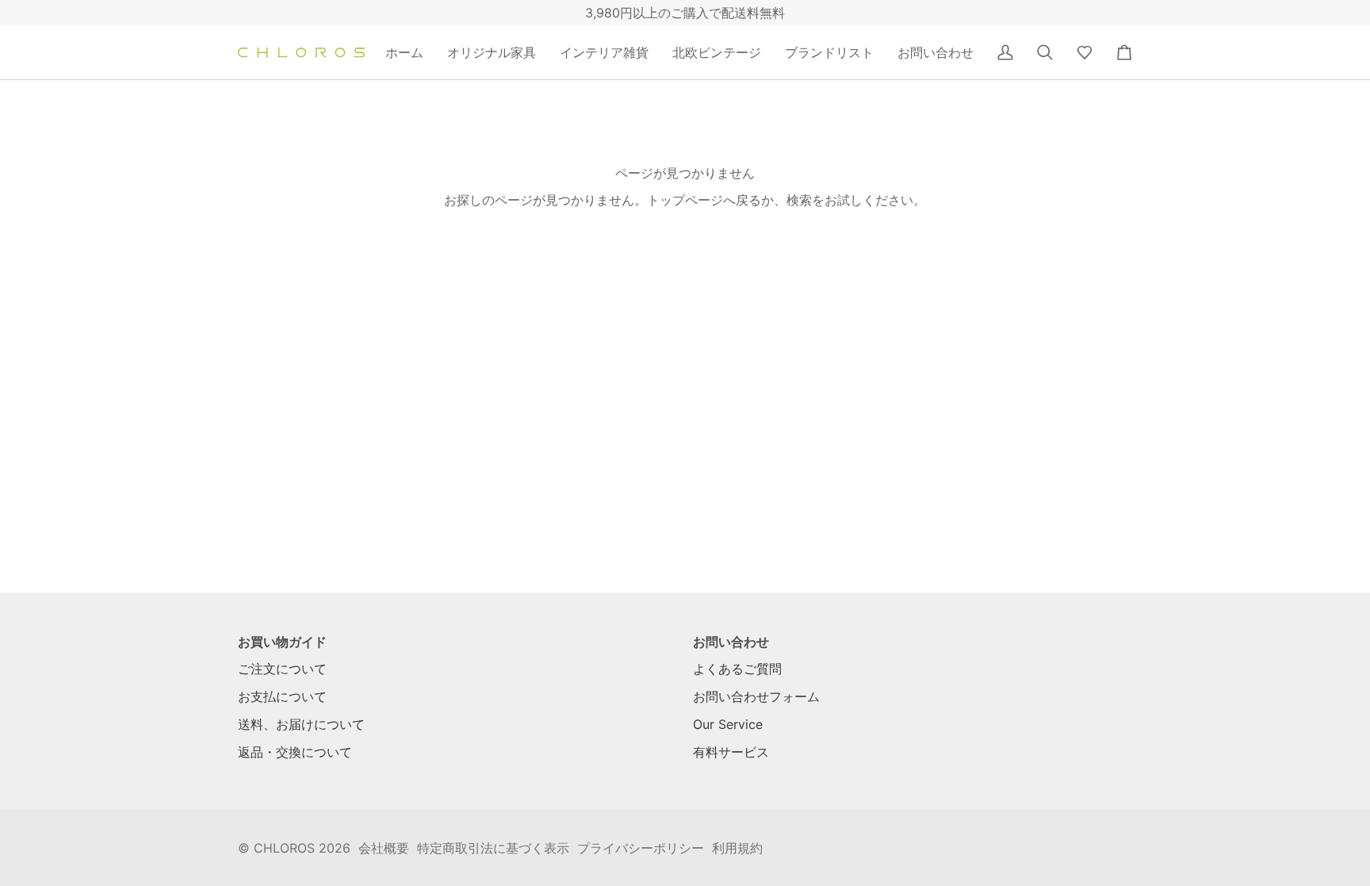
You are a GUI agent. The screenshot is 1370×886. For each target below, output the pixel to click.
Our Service (728, 724)
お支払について (282, 696)
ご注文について (282, 669)
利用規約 (737, 848)
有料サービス (731, 752)
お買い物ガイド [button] (282, 642)
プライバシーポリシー (640, 848)
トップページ (685, 200)
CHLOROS (284, 848)
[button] (491, 52)
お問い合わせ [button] (731, 642)
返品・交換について (295, 752)
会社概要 (383, 848)
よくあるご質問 (737, 669)
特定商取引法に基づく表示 (493, 848)
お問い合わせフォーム (756, 696)
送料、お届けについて (301, 724)
